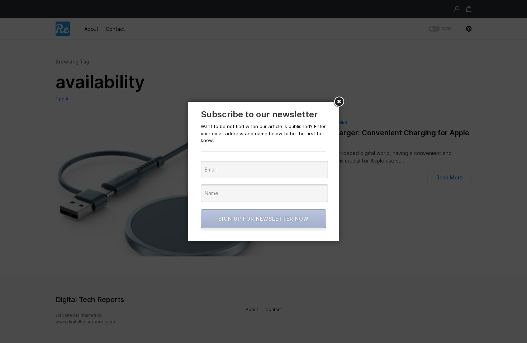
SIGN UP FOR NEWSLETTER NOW (263, 219)
